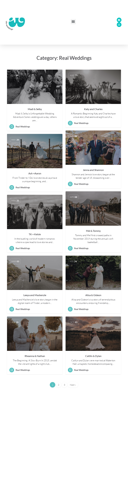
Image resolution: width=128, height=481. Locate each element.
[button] (73, 21)
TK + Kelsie (35, 234)
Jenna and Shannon (93, 169)
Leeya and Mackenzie (34, 295)
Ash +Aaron (34, 173)
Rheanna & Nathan (35, 355)
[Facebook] (119, 20)
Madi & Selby (35, 109)
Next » (73, 384)
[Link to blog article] (34, 87)
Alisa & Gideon (93, 295)
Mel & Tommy (93, 230)
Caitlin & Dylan (93, 355)
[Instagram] (119, 24)
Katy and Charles (93, 109)
